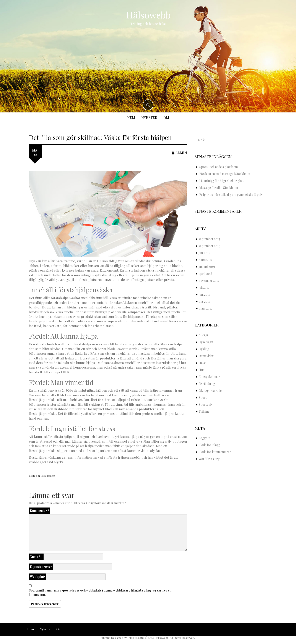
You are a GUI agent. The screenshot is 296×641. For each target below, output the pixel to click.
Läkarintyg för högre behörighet (221, 181)
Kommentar (39, 511)
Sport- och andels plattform (218, 167)
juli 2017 (204, 287)
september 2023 (209, 239)
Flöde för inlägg (209, 445)
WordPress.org (209, 459)
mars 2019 (206, 260)
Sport (203, 397)
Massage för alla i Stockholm (218, 188)
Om (166, 117)
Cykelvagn (206, 342)
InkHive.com (135, 637)
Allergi (203, 335)
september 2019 (209, 246)
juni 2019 (204, 253)
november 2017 (209, 280)
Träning (204, 411)
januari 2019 (207, 267)
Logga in (204, 438)
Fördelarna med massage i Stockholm (224, 174)
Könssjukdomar (209, 377)
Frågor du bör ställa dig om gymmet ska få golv (231, 195)
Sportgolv (206, 404)
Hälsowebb (148, 15)
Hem (131, 117)
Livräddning (48, 475)
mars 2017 (205, 308)
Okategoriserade (210, 391)
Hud (202, 370)
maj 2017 (204, 301)
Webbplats (38, 577)
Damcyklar (206, 356)
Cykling (204, 349)
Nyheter (149, 117)
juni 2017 (204, 294)
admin (181, 152)
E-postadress (41, 567)
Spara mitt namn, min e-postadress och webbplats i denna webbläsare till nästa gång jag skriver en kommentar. (100, 592)
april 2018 (205, 274)
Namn (35, 557)
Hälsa (202, 363)
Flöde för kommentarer (215, 452)
